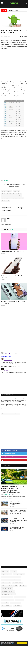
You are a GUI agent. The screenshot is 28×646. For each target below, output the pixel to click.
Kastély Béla (7, 494)
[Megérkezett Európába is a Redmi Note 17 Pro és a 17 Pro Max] (14, 265)
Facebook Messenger (19, 574)
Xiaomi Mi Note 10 (15, 602)
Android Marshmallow (17, 198)
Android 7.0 (18, 193)
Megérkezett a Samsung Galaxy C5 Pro (21, 208)
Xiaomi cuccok (19, 600)
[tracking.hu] (12, 616)
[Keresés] (26, 3)
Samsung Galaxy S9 (7, 597)
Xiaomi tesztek (17, 605)
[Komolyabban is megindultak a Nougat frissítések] (14, 21)
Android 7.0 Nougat (6, 195)
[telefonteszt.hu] (12, 624)
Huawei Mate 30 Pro (15, 577)
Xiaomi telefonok (6, 605)
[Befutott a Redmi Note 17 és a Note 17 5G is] (14, 241)
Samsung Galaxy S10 (20, 597)
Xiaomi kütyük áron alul (13, 10)
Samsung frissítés (6, 588)
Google (6, 180)
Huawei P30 (5, 577)
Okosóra (4, 585)
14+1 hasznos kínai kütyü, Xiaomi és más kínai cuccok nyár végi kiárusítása (18, 503)
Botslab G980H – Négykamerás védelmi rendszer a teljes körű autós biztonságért (18, 520)
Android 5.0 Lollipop (6, 191)
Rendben (22, 642)
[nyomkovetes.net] (12, 632)
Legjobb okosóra (17, 582)
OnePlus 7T (22, 585)
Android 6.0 (16, 191)
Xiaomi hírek (5, 602)
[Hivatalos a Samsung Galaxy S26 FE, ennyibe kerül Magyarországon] (14, 291)
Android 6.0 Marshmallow (8, 193)
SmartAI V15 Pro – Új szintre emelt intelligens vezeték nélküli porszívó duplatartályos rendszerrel (18, 512)
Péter (5, 36)
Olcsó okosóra (13, 585)
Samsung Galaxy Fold (7, 600)
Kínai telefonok (6, 582)
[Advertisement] (14, 65)
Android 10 (13, 571)
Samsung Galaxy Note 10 (8, 594)
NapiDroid (14, 3)
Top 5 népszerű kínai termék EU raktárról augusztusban (17, 528)
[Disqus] (14, 331)
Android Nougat (5, 200)
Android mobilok (23, 36)
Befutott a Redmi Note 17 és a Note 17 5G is (12, 251)
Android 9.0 (5, 571)
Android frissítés (17, 195)
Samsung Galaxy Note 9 (8, 591)
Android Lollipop (6, 198)
